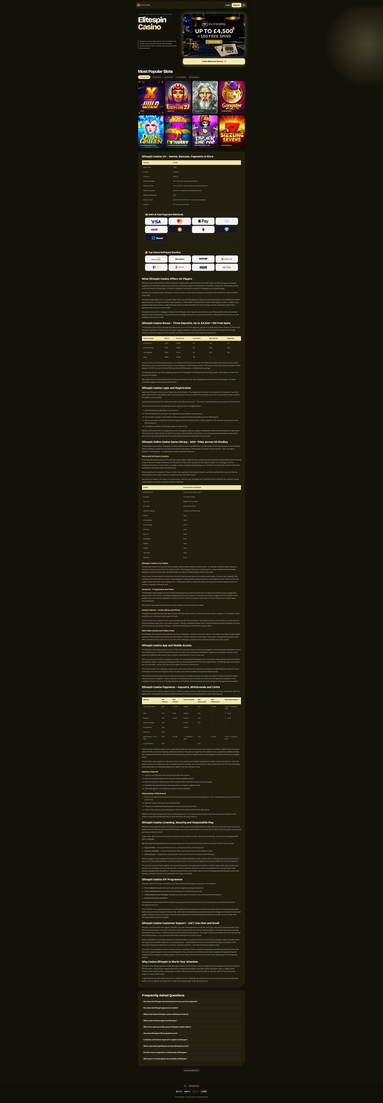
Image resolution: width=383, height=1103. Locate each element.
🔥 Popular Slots (144, 77)
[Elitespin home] (143, 5)
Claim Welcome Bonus (212, 61)
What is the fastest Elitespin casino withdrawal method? (165, 1014)
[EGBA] (195, 1091)
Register (236, 5)
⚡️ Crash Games (181, 77)
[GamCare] (179, 1091)
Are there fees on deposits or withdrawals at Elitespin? (165, 1052)
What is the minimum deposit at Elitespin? (160, 1021)
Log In (228, 5)
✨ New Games (157, 77)
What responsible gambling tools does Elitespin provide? (166, 1046)
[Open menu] (244, 5)
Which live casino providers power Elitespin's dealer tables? (167, 1027)
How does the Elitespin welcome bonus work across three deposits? (170, 1001)
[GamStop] (187, 1091)
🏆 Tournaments (194, 77)
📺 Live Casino (169, 77)
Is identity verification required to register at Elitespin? (165, 1040)
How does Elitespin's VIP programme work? (160, 1033)
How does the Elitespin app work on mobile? (160, 1008)
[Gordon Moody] (203, 1091)
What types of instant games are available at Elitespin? (165, 1059)
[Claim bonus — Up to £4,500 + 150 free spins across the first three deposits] (214, 35)
